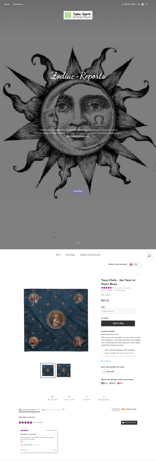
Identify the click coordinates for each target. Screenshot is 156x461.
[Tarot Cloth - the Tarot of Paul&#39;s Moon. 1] (63, 370)
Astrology (70, 255)
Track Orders (69, 400)
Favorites (86, 400)
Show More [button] (105, 361)
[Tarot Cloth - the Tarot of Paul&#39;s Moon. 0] (47, 370)
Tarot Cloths (120, 290)
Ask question (127, 288)
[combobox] (135, 264)
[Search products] (149, 256)
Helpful (24, 450)
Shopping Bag (103, 400)
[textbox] (134, 264)
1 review (119, 288)
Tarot (58, 255)
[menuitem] (137, 274)
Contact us (18, 4)
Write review (130, 422)
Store (7, 4)
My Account (52, 400)
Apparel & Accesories (90, 255)
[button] (109, 371)
